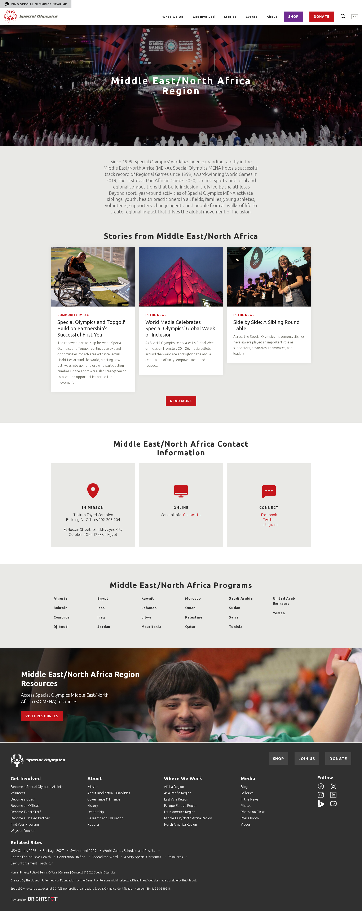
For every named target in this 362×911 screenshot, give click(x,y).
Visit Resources (42, 716)
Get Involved (204, 16)
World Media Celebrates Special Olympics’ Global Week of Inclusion (180, 328)
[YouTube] (333, 806)
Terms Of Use (48, 872)
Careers (64, 872)
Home (14, 872)
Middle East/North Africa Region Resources (80, 678)
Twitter (269, 519)
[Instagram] (321, 797)
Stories (230, 16)
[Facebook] (321, 789)
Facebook (269, 515)
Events (251, 16)
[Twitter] (333, 789)
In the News (156, 315)
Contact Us (192, 515)
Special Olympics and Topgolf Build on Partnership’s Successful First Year (91, 328)
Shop (293, 16)
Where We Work (183, 778)
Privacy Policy (29, 872)
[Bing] (321, 806)
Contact (76, 872)
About (272, 16)
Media (248, 778)
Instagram (269, 524)
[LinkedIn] (333, 797)
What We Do (173, 16)
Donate (322, 16)
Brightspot (189, 880)
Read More (181, 401)
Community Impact (74, 315)
